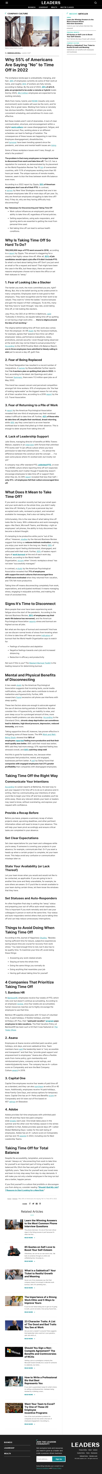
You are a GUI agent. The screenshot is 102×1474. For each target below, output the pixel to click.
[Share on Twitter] (33, 1204)
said (49, 314)
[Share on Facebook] (30, 1204)
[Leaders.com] (51, 2)
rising (53, 145)
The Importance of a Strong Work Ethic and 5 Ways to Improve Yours (41, 1300)
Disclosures (94, 1453)
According (9, 346)
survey (10, 190)
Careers (95, 1450)
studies (24, 539)
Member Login (93, 1456)
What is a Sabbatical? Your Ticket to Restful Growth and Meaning (40, 1273)
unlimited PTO (44, 465)
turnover (13, 142)
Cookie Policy (81, 1453)
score (51, 1095)
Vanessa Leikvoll (14, 53)
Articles (14, 1198)
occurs (21, 560)
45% (24, 84)
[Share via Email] (36, 1204)
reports (32, 621)
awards (23, 1136)
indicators (45, 635)
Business (31, 7)
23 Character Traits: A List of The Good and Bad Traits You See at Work (40, 1324)
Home (9, 1198)
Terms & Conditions (42, 1468)
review (20, 1004)
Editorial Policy (84, 1456)
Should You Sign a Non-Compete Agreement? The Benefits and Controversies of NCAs (40, 1352)
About (90, 1450)
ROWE (35, 101)
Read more (29, 1237)
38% (12, 81)
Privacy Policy (83, 1450)
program (50, 1021)
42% (45, 416)
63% (47, 256)
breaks (13, 1121)
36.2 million (23, 93)
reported (20, 740)
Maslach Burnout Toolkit (40, 663)
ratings (12, 1101)
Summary (18, 377)
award (15, 1070)
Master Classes (67, 7)
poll (33, 760)
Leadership (43, 7)
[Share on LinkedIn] (40, 1204)
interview (30, 445)
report (12, 253)
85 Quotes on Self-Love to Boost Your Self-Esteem (40, 1248)
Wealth (54, 7)
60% (39, 551)
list (41, 167)
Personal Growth (73, 32)
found (18, 697)
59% (50, 545)
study (31, 331)
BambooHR (12, 998)
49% (12, 422)
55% (42, 184)
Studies (43, 938)
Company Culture (18, 14)
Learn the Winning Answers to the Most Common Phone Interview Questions (41, 1223)
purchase (39, 1086)
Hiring (69, 17)
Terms (88, 1453)
